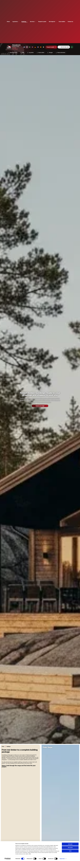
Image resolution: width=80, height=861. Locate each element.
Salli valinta (70, 847)
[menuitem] (8, 21)
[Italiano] (43, 47)
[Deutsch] (35, 47)
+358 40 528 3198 (64, 47)
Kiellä (70, 850)
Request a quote (50, 47)
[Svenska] (29, 47)
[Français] (38, 47)
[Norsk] (32, 47)
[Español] (40, 47)
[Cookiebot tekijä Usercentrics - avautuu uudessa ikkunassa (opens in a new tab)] (7, 859)
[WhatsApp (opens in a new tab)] (71, 47)
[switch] (33, 858)
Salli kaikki (70, 844)
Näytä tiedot (62, 858)
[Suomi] (24, 47)
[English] (27, 47)
